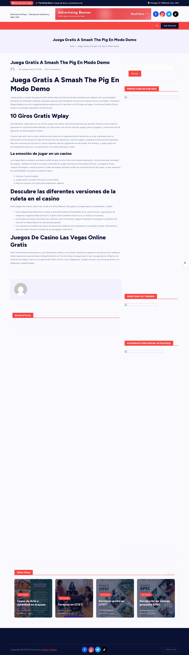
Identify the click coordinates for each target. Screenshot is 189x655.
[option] (33, 598)
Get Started (170, 25)
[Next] (173, 572)
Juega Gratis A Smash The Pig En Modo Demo (98, 46)
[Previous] (168, 572)
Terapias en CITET (29, 604)
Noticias (23, 598)
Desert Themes (49, 649)
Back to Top (171, 649)
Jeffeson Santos (24, 610)
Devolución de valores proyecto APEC (114, 602)
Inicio (72, 46)
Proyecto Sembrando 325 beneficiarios (154, 602)
